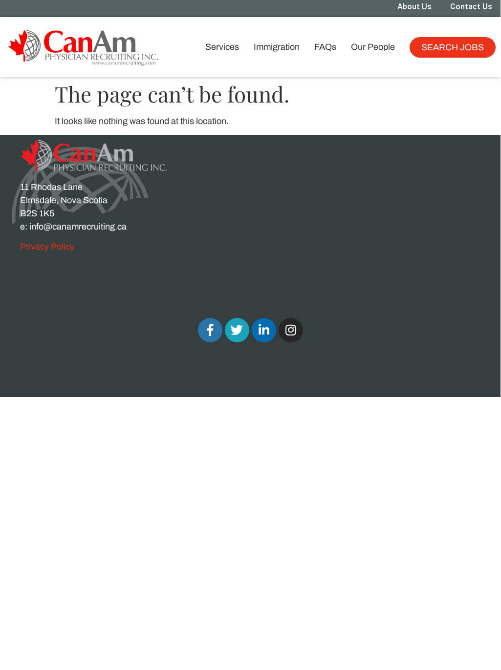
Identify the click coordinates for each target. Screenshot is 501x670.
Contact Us (471, 6)
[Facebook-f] (210, 330)
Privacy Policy (47, 246)
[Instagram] (291, 330)
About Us (414, 6)
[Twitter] (237, 330)
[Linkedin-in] (264, 330)
